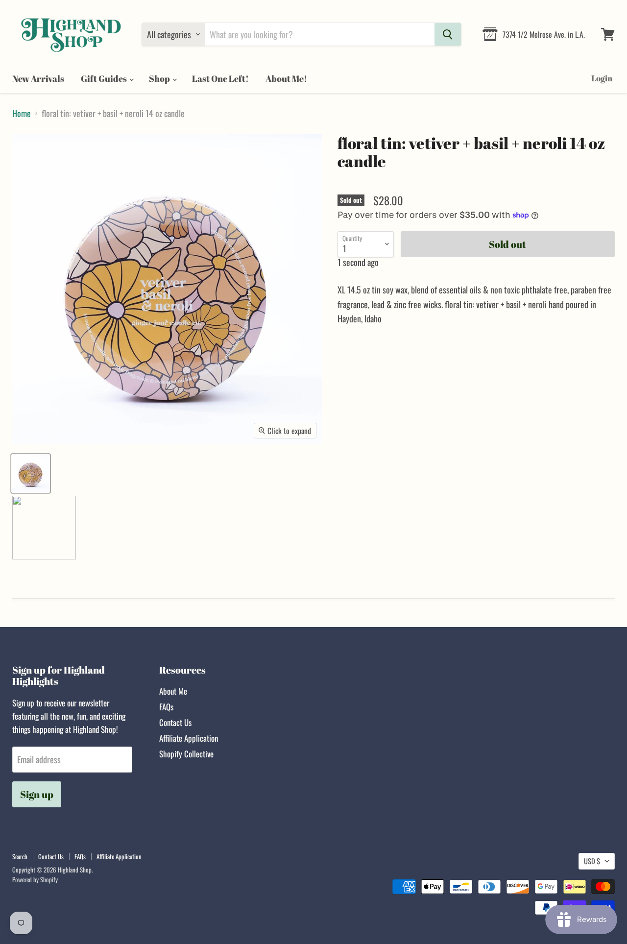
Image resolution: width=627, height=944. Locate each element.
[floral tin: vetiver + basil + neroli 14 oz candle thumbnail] (30, 473)
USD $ (592, 861)
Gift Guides (104, 78)
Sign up (36, 794)
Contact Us (175, 722)
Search (19, 856)
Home (21, 113)
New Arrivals (38, 78)
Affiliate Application (188, 738)
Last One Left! (220, 78)
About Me (173, 691)
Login (601, 78)
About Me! (286, 78)
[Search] (447, 34)
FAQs (166, 707)
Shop (160, 78)
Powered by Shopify (35, 879)
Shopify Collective (186, 754)
